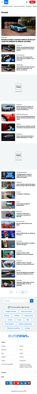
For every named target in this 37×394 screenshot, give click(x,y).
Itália (27, 320)
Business (3, 349)
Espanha (28, 6)
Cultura (10, 320)
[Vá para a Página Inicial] (6, 2)
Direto (32, 2)
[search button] (31, 301)
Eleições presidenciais (25, 324)
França (19, 320)
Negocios (4, 37)
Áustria (18, 231)
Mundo (18, 124)
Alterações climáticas (13, 328)
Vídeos (3, 360)
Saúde (21, 353)
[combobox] (18, 301)
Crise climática (9, 324)
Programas (23, 360)
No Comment (20, 55)
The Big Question (21, 172)
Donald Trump (29, 315)
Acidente (17, 315)
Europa (3, 346)
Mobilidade (19, 65)
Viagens (3, 357)
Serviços (3, 372)
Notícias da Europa (22, 114)
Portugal (19, 104)
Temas (3, 342)
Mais (2, 377)
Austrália (19, 280)
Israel (18, 201)
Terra (21, 349)
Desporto (19, 182)
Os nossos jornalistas (7, 364)
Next (23, 292)
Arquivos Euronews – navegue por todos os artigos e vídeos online (26, 365)
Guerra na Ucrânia (19, 6)
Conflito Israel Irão (7, 6)
